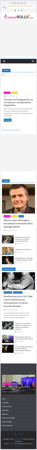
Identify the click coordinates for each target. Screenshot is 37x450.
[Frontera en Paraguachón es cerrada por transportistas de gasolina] (18, 82)
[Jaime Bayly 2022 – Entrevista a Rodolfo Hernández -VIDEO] (8, 260)
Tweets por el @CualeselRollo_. (11, 130)
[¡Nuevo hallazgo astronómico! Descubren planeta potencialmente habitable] (8, 350)
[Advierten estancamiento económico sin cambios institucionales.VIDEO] (8, 240)
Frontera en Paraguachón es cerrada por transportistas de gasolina (18, 102)
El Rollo (15, 310)
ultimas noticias (18, 292)
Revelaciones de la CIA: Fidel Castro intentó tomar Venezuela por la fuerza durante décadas (18, 301)
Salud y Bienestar (7, 425)
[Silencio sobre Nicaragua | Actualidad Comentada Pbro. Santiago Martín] (18, 199)
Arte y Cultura (7, 292)
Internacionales (6, 406)
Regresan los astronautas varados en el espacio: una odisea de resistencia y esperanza (23, 326)
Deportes (5, 414)
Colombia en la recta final (23, 249)
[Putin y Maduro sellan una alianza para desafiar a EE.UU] (8, 339)
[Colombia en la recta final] (8, 251)
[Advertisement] (18, 38)
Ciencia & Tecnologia (8, 418)
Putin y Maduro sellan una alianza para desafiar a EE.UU (24, 338)
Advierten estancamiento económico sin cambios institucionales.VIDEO (22, 239)
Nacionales (14, 383)
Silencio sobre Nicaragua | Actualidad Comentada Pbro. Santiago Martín (18, 223)
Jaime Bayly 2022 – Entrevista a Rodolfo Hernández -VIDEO (24, 259)
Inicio (3, 399)
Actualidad (7, 92)
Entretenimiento (7, 422)
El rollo (16, 96)
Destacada (14, 92)
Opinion (21, 216)
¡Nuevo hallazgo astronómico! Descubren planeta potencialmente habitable (24, 348)
